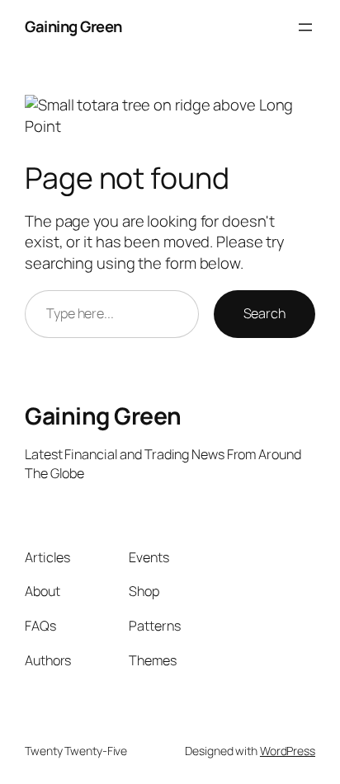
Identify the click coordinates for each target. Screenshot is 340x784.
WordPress (287, 750)
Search (264, 313)
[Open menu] (305, 27)
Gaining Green (73, 26)
